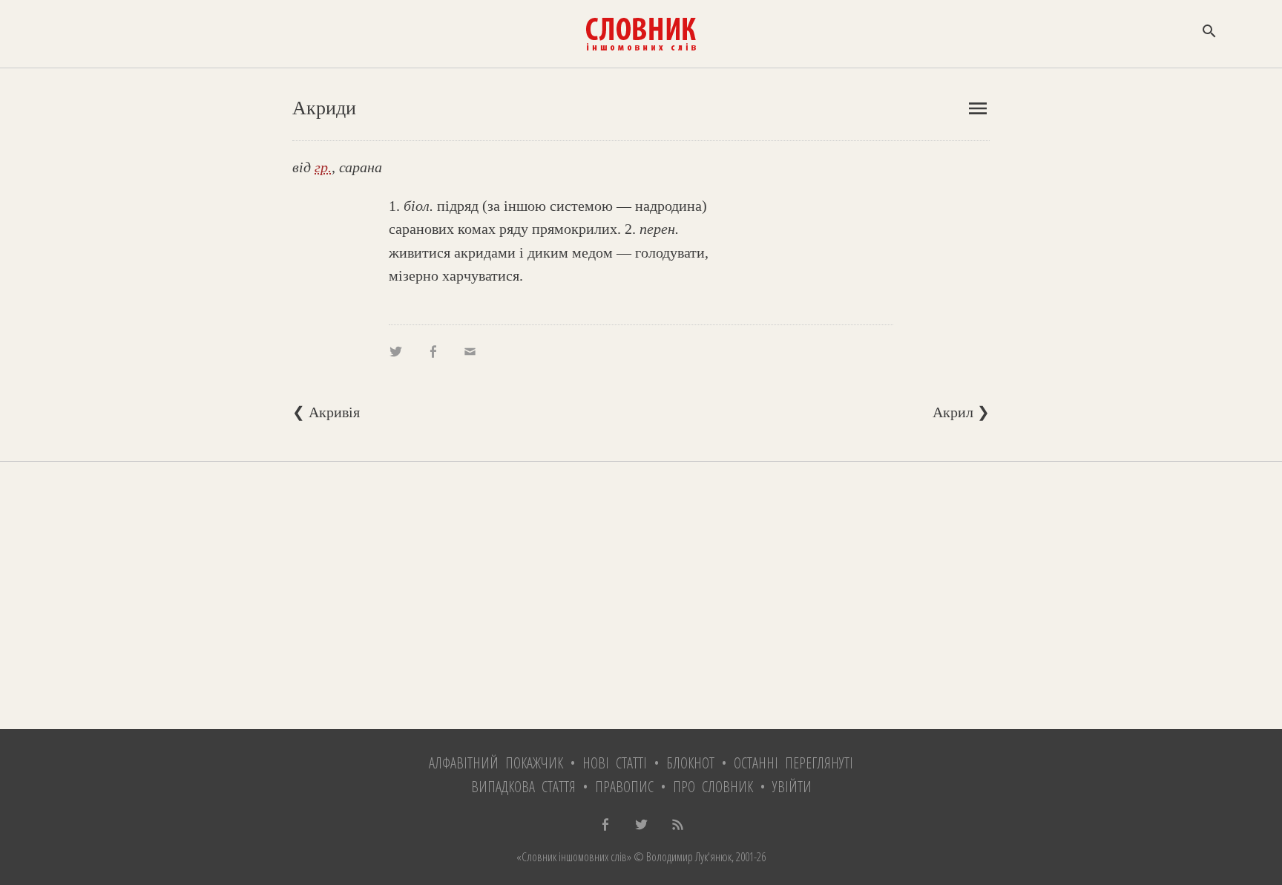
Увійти (792, 787)
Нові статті (614, 763)
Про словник (713, 787)
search (1209, 31)
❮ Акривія (326, 412)
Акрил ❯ (961, 412)
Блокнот (690, 763)
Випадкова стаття (523, 787)
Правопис (624, 787)
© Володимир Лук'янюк (681, 857)
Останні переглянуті (793, 763)
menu (978, 108)
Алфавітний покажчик (496, 763)
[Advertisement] (641, 595)
